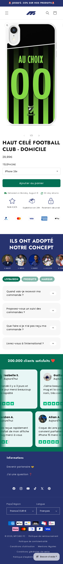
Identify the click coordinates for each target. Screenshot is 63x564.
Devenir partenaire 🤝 (20, 466)
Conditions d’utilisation (22, 546)
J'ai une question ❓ (19, 474)
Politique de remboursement (43, 536)
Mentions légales (47, 546)
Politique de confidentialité (33, 541)
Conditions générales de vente (33, 551)
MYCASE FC (19, 536)
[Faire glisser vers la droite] (39, 135)
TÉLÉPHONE (9, 164)
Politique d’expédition (24, 557)
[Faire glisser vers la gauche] (24, 135)
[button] (6, 13)
